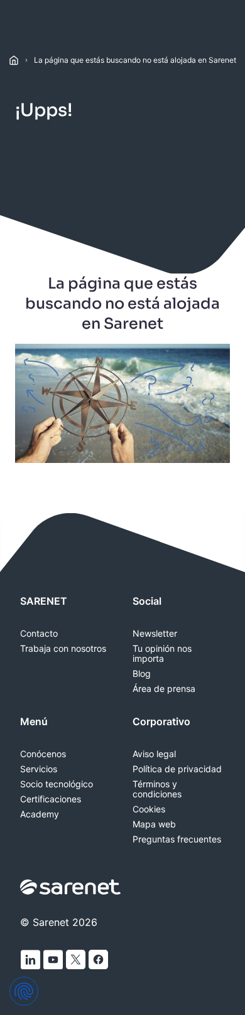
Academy (39, 814)
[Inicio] (14, 60)
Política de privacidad (177, 769)
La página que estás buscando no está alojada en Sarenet (135, 60)
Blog (142, 674)
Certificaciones (50, 799)
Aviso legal (154, 754)
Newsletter (155, 634)
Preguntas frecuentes (177, 839)
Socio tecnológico (56, 784)
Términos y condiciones (157, 789)
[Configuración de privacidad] (23, 991)
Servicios (38, 769)
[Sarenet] (71, 887)
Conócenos (43, 754)
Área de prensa (164, 689)
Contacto (39, 634)
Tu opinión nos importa (162, 654)
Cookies (149, 809)
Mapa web (154, 824)
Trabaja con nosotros (63, 649)
